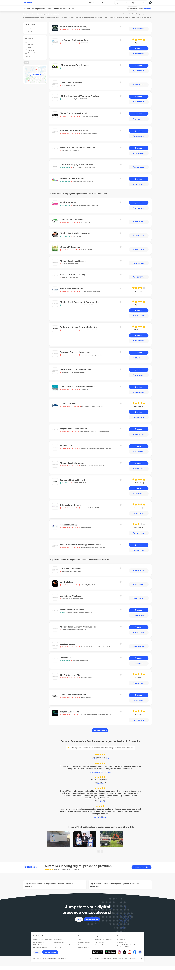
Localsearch (26, 14)
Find (33, 14)
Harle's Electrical (100, 783)
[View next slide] (102, 851)
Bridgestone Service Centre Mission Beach (100, 772)
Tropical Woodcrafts (100, 801)
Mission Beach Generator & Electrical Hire (100, 759)
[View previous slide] (98, 851)
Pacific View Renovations (100, 817)
